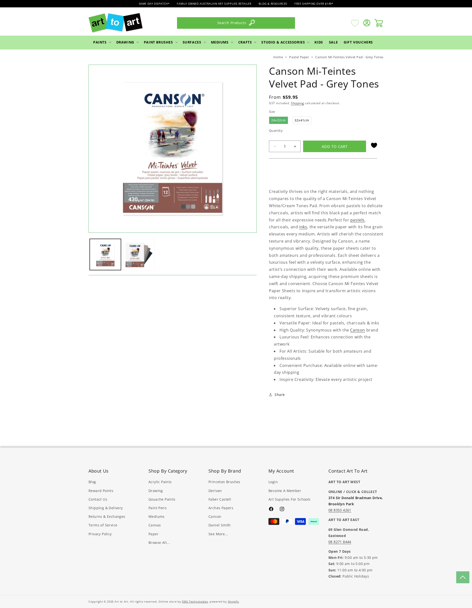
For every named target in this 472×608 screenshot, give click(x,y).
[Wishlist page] (355, 22)
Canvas (154, 525)
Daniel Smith (219, 525)
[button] (101, 42)
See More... (218, 534)
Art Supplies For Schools (289, 499)
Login (273, 481)
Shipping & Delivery (105, 508)
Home (278, 57)
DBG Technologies (195, 601)
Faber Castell (219, 499)
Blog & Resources (273, 3)
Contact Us (97, 499)
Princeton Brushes (224, 481)
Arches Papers (220, 508)
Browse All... (159, 542)
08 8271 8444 (339, 541)
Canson (357, 330)
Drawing (125, 42)
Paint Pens (157, 508)
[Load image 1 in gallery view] (105, 254)
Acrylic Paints (160, 481)
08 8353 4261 (339, 510)
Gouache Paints (162, 499)
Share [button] (280, 394)
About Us (98, 471)
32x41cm (302, 120)
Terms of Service (102, 525)
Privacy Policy (100, 534)
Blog (92, 481)
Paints (100, 42)
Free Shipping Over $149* (314, 3)
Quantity (276, 130)
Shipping (297, 103)
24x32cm (278, 120)
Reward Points (100, 490)
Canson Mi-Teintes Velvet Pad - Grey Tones (349, 57)
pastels (357, 220)
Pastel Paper (299, 57)
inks (303, 227)
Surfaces (192, 42)
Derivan (215, 490)
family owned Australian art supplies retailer (214, 3)
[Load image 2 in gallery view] (139, 254)
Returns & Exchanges (106, 516)
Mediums (220, 42)
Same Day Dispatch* (154, 3)
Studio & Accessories (283, 42)
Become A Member (284, 490)
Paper (153, 534)
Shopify (233, 601)
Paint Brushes (158, 42)
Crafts (245, 42)
